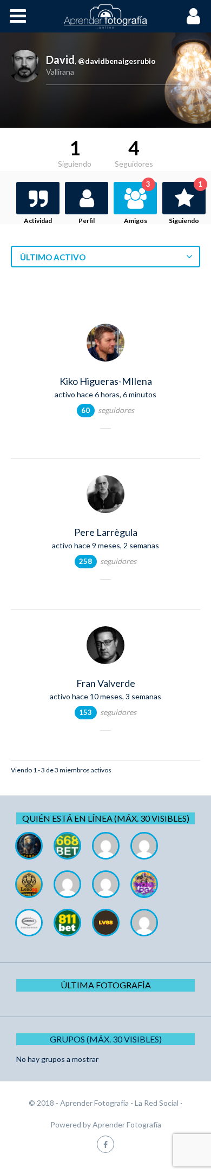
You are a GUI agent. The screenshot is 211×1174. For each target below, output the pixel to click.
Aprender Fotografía (127, 1124)
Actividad (38, 221)
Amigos (137, 203)
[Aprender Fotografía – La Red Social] (105, 16)
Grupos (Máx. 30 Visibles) (106, 1039)
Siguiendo (185, 203)
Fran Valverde (105, 683)
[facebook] (105, 1144)
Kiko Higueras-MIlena (106, 381)
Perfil (86, 221)
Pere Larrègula (105, 532)
